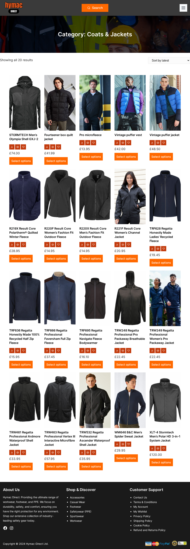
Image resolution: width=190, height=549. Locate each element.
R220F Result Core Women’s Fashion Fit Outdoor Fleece (58, 233)
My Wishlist (140, 511)
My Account (140, 506)
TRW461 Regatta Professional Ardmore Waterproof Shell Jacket (24, 438)
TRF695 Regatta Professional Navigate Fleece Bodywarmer (90, 337)
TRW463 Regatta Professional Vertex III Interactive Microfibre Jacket (59, 438)
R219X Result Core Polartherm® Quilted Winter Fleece (23, 233)
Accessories (77, 497)
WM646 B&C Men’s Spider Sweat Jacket (128, 434)
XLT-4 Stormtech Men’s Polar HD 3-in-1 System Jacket (165, 436)
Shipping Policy (142, 520)
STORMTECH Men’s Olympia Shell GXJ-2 (23, 137)
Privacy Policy (141, 516)
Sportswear (77, 516)
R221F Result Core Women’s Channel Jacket (127, 233)
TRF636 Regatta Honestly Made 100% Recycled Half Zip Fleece (24, 337)
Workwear (76, 520)
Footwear (75, 506)
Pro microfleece (90, 135)
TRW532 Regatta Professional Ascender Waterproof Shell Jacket (94, 438)
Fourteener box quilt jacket (58, 137)
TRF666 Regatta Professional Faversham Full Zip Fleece (57, 337)
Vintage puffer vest (128, 135)
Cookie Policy (141, 525)
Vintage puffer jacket (164, 135)
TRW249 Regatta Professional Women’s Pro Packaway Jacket (162, 337)
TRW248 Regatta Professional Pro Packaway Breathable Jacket (129, 337)
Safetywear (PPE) (80, 511)
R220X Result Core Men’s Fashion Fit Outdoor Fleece (92, 233)
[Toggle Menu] (183, 8)
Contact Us (140, 497)
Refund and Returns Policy (149, 530)
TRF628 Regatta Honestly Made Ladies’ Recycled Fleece (161, 235)
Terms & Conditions (145, 502)
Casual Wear (77, 502)
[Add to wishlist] (23, 147)
